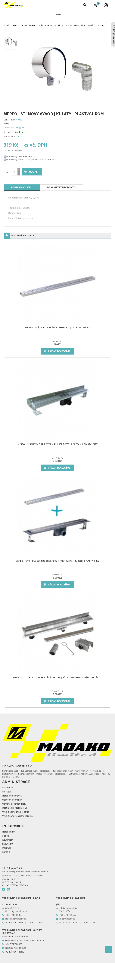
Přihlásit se (7, 787)
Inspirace (6, 847)
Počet (6, 172)
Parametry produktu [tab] (61, 187)
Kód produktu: (10, 120)
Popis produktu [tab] (21, 187)
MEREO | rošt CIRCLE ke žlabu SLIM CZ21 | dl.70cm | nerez (57, 327)
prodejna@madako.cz (15, 918)
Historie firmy (8, 831)
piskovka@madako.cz (15, 947)
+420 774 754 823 (13, 944)
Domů (6, 25)
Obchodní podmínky (12, 799)
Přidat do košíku (59, 351)
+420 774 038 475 (13, 915)
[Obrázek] (11, 42)
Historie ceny (25, 156)
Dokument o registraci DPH (15, 807)
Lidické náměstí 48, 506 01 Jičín (68, 910)
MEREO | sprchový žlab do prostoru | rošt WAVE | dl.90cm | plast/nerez (57, 560)
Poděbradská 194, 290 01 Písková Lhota (24, 940)
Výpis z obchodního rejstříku (15, 811)
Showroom (7, 843)
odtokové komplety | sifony (51, 25)
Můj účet (6, 791)
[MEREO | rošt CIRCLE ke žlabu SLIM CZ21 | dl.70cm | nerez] (57, 283)
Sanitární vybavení (28, 25)
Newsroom (7, 839)
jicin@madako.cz (67, 918)
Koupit (33, 172)
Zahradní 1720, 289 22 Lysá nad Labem (16, 910)
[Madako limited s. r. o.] (13, 5)
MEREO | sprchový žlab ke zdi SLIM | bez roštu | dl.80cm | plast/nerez (58, 444)
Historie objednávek (12, 795)
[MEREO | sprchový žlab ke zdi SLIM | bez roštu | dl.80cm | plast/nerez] (57, 400)
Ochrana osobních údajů (14, 803)
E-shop (5, 835)
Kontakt (6, 851)
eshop (15, 25)
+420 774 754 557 (67, 915)
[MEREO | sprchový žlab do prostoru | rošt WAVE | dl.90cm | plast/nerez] (57, 516)
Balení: (6, 123)
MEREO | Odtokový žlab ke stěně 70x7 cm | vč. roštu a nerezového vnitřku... (57, 677)
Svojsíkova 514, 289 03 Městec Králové (24, 875)
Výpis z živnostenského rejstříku (17, 815)
